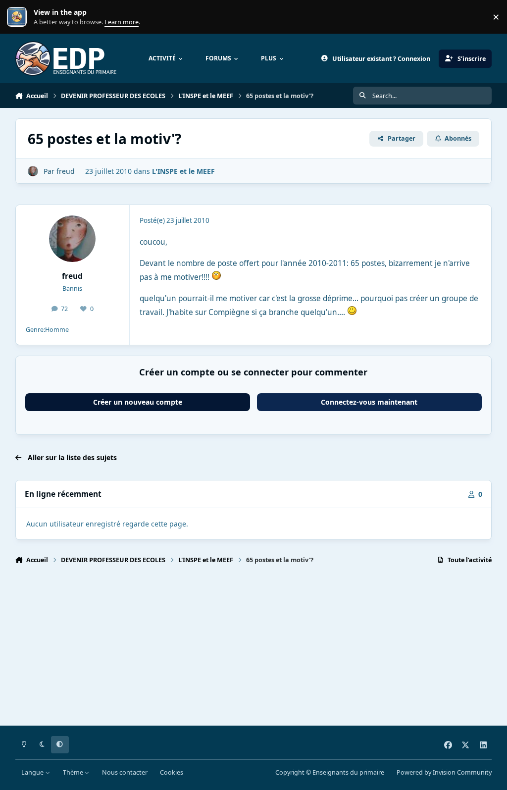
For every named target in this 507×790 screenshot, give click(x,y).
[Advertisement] (253, 649)
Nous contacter (125, 772)
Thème (74, 772)
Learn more (19, 17)
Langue (33, 772)
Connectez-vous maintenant (369, 402)
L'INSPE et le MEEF (183, 171)
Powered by (444, 772)
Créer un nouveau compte (137, 402)
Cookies (171, 772)
